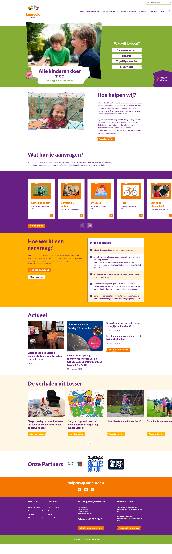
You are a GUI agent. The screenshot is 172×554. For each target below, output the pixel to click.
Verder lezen (106, 139)
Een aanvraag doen (127, 50)
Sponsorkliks (52, 518)
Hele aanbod (36, 225)
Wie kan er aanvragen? (35, 518)
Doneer (50, 514)
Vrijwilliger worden (127, 61)
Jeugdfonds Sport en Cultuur (95, 458)
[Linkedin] (86, 489)
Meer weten (126, 66)
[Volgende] (89, 225)
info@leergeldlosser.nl (85, 513)
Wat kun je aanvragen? (35, 511)
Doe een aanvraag (39, 269)
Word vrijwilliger (53, 507)
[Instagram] (92, 489)
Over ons (31, 514)
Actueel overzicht (118, 349)
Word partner (52, 511)
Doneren (126, 55)
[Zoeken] (169, 11)
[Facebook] (79, 489)
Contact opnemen (129, 527)
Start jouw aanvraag (91, 527)
